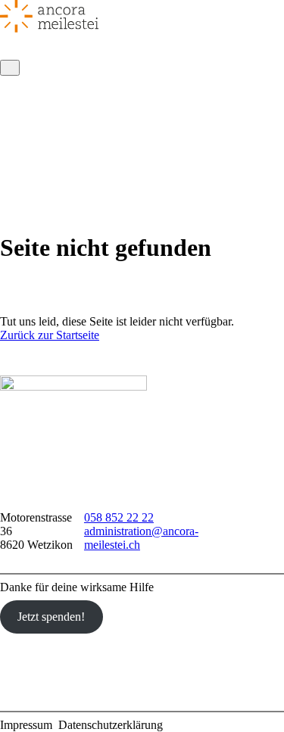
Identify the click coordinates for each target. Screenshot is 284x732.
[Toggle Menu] (10, 68)
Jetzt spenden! (51, 616)
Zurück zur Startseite (49, 335)
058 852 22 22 (119, 517)
